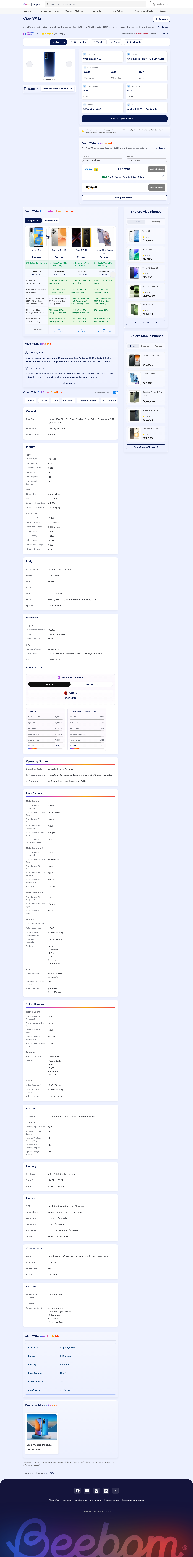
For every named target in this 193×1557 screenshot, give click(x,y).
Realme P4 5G (58, 250)
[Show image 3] (50, 79)
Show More (69, 383)
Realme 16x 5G (150, 429)
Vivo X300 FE (149, 304)
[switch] (115, 392)
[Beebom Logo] (31, 4)
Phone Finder (95, 11)
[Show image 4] (54, 79)
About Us (54, 1499)
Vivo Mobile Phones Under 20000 (39, 1447)
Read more (163, 27)
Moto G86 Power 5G (104, 251)
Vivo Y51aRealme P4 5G (58, 329)
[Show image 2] (45, 79)
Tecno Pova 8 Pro (151, 355)
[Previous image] (29, 64)
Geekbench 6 (92, 684)
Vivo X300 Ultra (150, 286)
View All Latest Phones (144, 447)
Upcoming (155, 222)
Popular (158, 346)
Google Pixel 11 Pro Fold (152, 393)
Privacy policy (111, 1499)
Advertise (95, 1499)
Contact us (80, 1499)
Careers (66, 1499)
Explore (27, 11)
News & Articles (117, 11)
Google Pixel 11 (150, 410)
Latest (136, 222)
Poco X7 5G (81, 250)
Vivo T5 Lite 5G (150, 268)
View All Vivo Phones (144, 323)
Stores (163, 11)
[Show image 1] (43, 79)
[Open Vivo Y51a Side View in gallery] (49, 64)
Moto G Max (148, 373)
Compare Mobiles (74, 11)
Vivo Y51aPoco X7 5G (81, 329)
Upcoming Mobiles (50, 11)
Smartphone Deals (143, 11)
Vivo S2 (146, 231)
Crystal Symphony (91, 160)
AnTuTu (49, 684)
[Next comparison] (113, 274)
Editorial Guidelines (133, 1499)
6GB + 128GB (134, 160)
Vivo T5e (147, 249)
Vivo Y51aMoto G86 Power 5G (104, 329)
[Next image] (69, 64)
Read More (160, 148)
